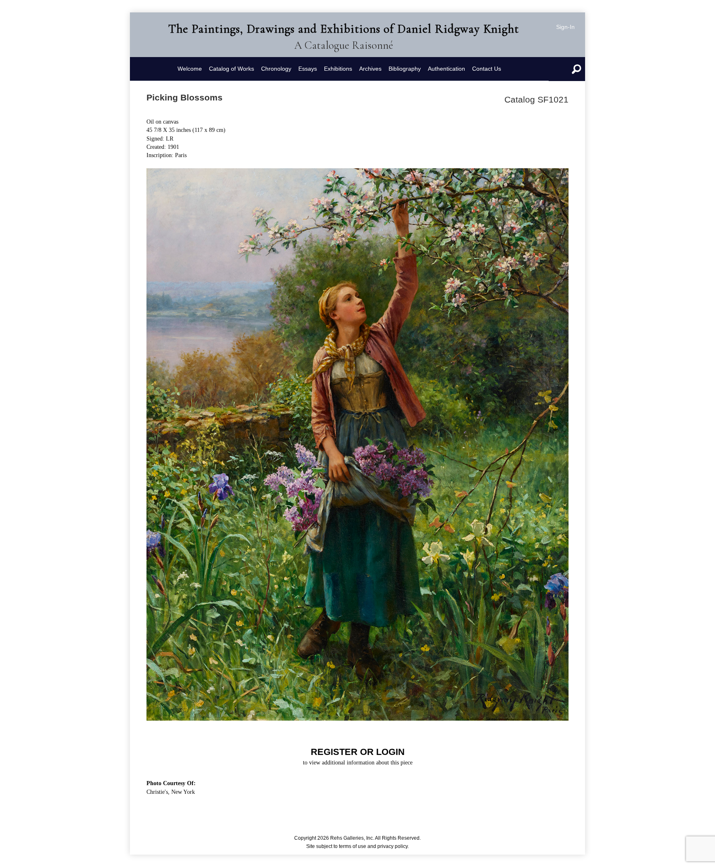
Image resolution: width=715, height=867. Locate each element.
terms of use (352, 846)
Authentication (446, 68)
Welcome (190, 68)
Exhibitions (338, 68)
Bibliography (405, 68)
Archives (370, 68)
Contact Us (486, 68)
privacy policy (392, 846)
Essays (307, 68)
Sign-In (565, 27)
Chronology (276, 68)
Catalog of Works (231, 68)
